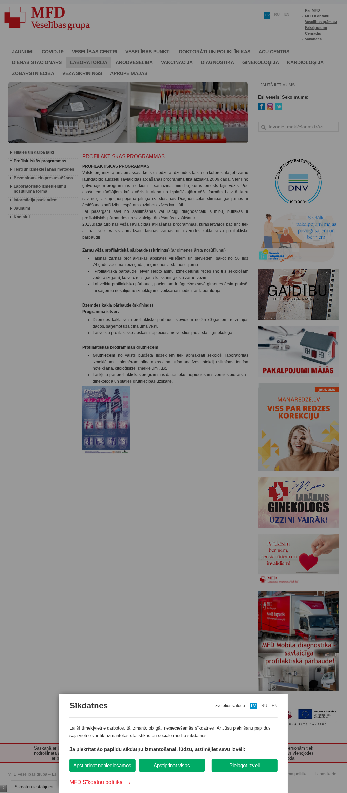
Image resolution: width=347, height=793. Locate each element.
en (275, 705)
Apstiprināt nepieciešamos (102, 765)
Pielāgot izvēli (244, 765)
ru (264, 705)
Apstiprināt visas (172, 765)
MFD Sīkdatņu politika (100, 782)
